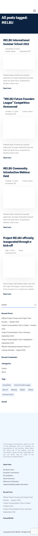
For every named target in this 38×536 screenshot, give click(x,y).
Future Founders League (22, 385)
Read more (7, 88)
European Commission (11, 473)
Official (30, 390)
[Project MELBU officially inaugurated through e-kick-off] (19, 269)
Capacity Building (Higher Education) (15, 484)
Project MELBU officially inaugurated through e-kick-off (18, 241)
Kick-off (5, 390)
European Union (8, 470)
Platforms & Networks (11, 481)
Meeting (14, 390)
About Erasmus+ (9, 479)
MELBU (22, 390)
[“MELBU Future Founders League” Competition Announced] (19, 129)
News (13, 51)
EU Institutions (8, 476)
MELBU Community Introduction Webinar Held (16, 172)
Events (7, 51)
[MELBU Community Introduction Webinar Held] (19, 199)
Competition (7, 385)
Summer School (8, 394)
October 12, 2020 (11, 111)
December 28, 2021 (12, 49)
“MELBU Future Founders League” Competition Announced (18, 102)
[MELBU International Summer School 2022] (19, 64)
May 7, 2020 (9, 251)
